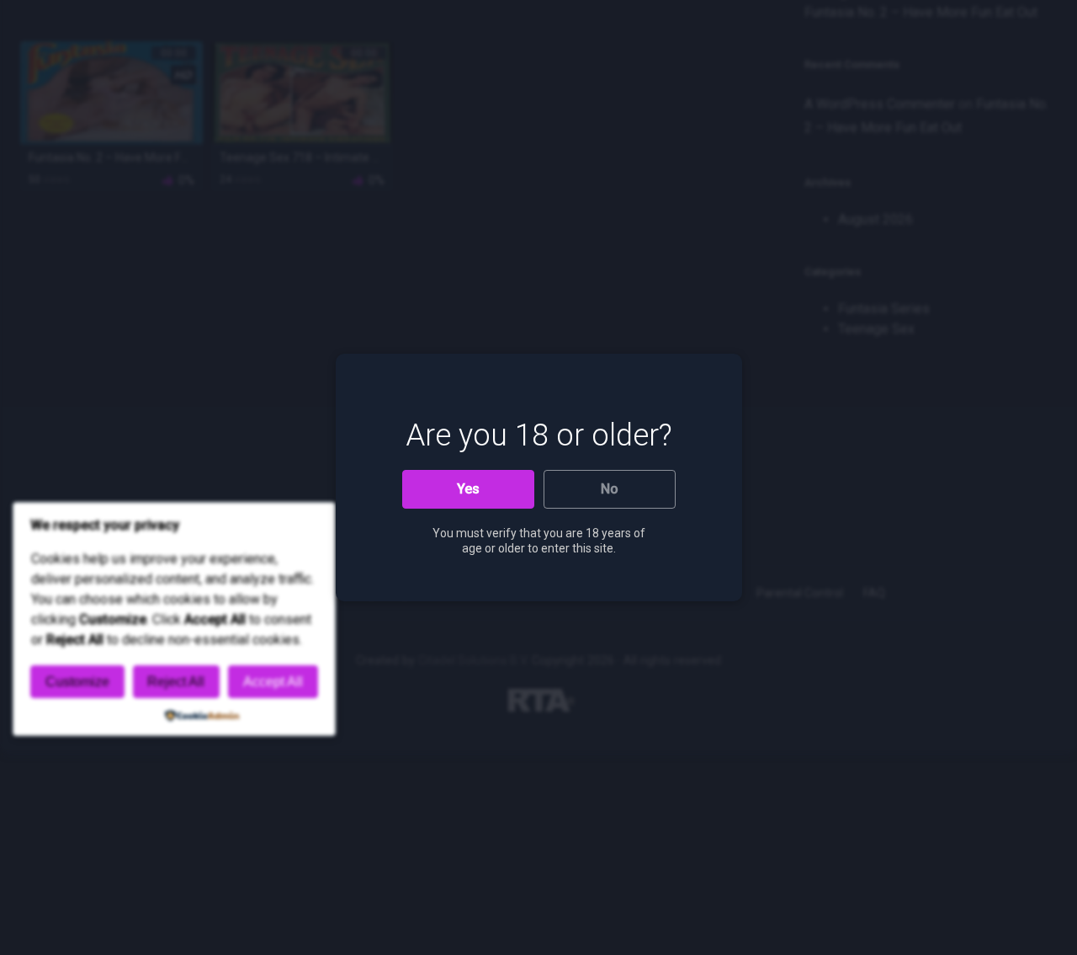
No (609, 489)
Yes (468, 489)
